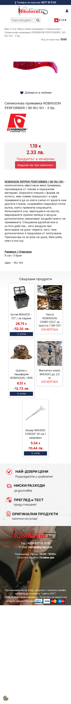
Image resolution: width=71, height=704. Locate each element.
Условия (30, 601)
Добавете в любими (38, 92)
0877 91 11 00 (48, 2)
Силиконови (53, 28)
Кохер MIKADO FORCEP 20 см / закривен (35, 434)
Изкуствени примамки (30, 28)
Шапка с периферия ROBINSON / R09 (21, 374)
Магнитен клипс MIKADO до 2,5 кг (49, 374)
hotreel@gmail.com (40, 547)
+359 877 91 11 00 (39, 543)
